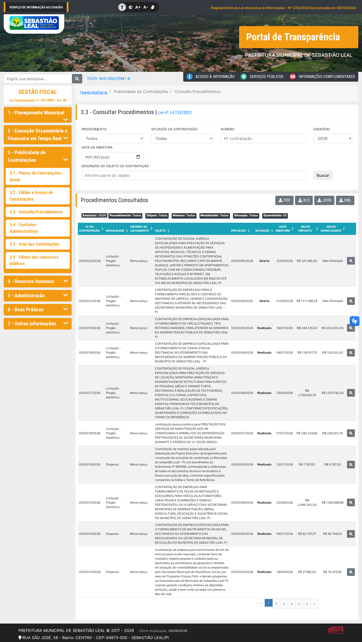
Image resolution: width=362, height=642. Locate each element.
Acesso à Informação (214, 76)
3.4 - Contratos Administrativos (24, 228)
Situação (264, 231)
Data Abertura (285, 229)
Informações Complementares (326, 76)
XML (347, 200)
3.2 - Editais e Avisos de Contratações (31, 195)
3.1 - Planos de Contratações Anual (35, 176)
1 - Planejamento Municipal (36, 113)
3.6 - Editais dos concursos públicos (34, 260)
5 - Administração (26, 296)
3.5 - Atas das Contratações (35, 244)
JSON (326, 200)
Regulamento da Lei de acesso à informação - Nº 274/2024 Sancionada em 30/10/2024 (283, 8)
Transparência (93, 93)
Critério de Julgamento (141, 229)
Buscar (323, 175)
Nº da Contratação (91, 229)
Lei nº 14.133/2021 (175, 112)
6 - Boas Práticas (26, 310)
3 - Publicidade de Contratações (27, 156)
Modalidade (117, 231)
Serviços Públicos (266, 76)
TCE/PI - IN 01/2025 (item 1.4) (108, 78)
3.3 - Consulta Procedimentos (36, 211)
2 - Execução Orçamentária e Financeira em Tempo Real (37, 134)
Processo (240, 231)
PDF (286, 200)
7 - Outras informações (32, 324)
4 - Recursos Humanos (31, 281)
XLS (306, 200)
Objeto (162, 231)
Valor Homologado (333, 229)
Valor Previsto (308, 229)
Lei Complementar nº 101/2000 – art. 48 (37, 100)
